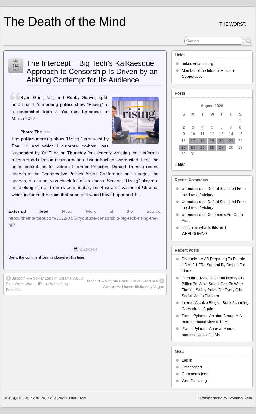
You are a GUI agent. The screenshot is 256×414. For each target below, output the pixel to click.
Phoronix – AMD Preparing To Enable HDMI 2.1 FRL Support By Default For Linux (213, 265)
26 (212, 147)
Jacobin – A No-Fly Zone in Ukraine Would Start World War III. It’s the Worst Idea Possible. (45, 284)
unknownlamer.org (197, 64)
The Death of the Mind (64, 21)
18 (202, 141)
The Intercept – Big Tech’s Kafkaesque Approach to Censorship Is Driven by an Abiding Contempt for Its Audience (92, 71)
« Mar (180, 164)
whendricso (191, 189)
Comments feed (195, 374)
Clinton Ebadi (76, 398)
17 (193, 141)
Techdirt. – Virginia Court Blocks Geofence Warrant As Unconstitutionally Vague (125, 284)
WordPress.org (194, 381)
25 (202, 147)
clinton (187, 228)
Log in (187, 360)
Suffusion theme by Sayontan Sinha (225, 398)
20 (221, 141)
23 (183, 147)
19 (212, 141)
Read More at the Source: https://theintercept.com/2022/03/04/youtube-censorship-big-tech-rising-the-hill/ (85, 218)
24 (193, 147)
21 (231, 141)
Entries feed (192, 367)
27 (221, 147)
